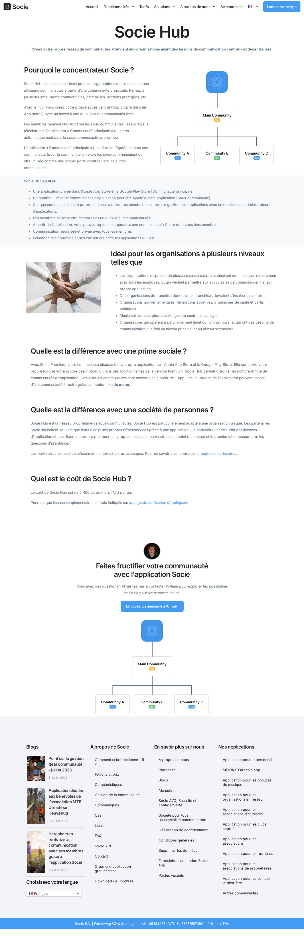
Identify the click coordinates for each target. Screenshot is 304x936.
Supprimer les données (178, 850)
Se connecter (232, 6)
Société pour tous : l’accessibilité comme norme (182, 817)
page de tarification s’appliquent (160, 502)
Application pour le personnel (247, 759)
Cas (98, 815)
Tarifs (144, 6)
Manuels (165, 790)
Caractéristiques (108, 784)
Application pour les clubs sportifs (244, 826)
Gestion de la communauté (117, 795)
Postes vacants (171, 875)
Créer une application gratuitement (113, 868)
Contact (101, 856)
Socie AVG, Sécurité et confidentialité (177, 802)
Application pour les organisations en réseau (243, 797)
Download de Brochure (114, 881)
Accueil (92, 6)
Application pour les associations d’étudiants (243, 811)
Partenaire (167, 770)
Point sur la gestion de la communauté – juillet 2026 (66, 764)
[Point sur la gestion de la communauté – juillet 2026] (36, 768)
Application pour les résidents (248, 853)
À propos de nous (195, 6)
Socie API (103, 846)
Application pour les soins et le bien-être (246, 880)
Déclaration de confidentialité (183, 830)
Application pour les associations (239, 841)
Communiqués (107, 805)
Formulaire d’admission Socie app (183, 862)
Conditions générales (176, 840)
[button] (53, 893)
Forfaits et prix (107, 774)
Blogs (163, 780)
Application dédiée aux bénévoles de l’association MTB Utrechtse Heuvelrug (66, 801)
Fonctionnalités (116, 6)
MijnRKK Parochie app (241, 770)
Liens (99, 825)
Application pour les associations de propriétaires (247, 866)
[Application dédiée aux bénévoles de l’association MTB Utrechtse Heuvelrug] (36, 806)
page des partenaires (218, 453)
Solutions (162, 6)
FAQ (98, 835)
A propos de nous (174, 759)
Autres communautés (240, 893)
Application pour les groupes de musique (247, 782)
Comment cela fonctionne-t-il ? (119, 761)
